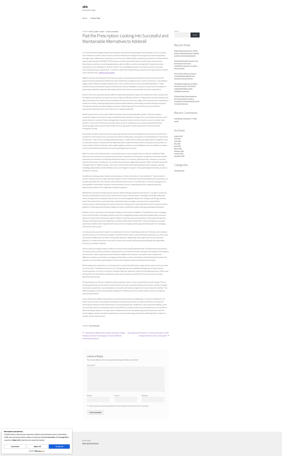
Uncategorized (94, 326)
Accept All (59, 446)
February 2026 (179, 151)
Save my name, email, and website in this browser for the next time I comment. (119, 406)
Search (176, 31)
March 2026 (178, 149)
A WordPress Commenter (182, 119)
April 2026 (177, 146)
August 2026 (178, 136)
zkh (85, 7)
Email (117, 395)
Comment (91, 365)
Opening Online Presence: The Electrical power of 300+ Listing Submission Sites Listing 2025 (148, 334)
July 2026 (177, 139)
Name (90, 395)
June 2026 (177, 141)
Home (84, 18)
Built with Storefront (90, 443)
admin (102, 31)
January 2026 (178, 153)
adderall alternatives (107, 73)
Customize (15, 446)
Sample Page (95, 18)
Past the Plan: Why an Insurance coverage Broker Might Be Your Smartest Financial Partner (185, 76)
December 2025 (179, 156)
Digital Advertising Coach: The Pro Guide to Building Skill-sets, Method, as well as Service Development (186, 53)
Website (145, 395)
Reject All (37, 446)
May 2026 (177, 144)
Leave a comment (112, 31)
